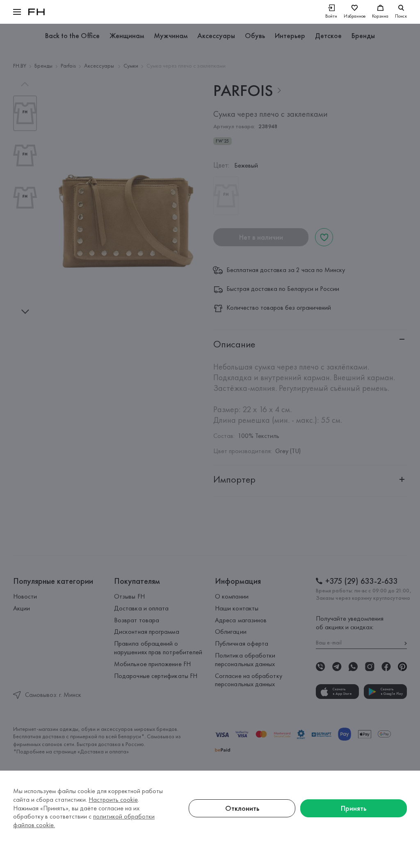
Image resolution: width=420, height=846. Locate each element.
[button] (17, 12)
